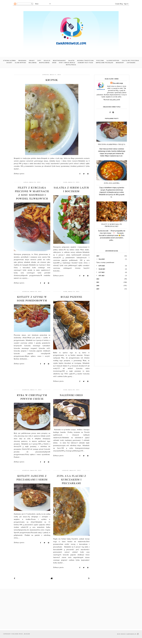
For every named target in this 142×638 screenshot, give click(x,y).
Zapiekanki (131, 62)
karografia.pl (132, 634)
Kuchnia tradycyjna (85, 60)
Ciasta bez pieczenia (130, 60)
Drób (54, 62)
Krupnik (52, 80)
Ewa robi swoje (118, 83)
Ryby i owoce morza (67, 62)
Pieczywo (100, 60)
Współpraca (71, 64)
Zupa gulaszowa (111, 183)
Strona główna (9, 60)
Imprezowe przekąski (104, 62)
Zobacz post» (19, 173)
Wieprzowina (44, 62)
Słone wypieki (20, 62)
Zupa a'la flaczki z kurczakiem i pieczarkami (71, 479)
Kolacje (47, 60)
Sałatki (71, 60)
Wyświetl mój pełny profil (112, 100)
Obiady (32, 60)
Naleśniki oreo (71, 395)
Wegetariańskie (59, 60)
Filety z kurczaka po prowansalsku (111, 225)
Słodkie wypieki (113, 60)
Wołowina (33, 62)
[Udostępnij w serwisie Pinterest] (88, 174)
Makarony (120, 62)
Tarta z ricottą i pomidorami (105, 262)
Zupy (39, 60)
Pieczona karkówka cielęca (111, 144)
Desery (9, 62)
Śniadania (22, 60)
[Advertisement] (111, 329)
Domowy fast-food (85, 62)
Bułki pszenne (71, 296)
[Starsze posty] (89, 578)
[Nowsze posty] (14, 578)
